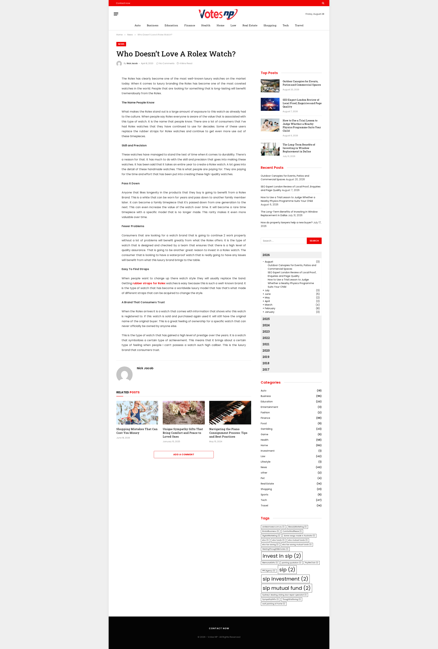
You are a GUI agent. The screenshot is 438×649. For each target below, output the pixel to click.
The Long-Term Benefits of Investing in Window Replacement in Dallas (299, 148)
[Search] (322, 3)
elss (265, 540)
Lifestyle (265, 461)
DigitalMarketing (271, 535)
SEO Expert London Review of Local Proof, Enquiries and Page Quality (302, 103)
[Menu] (116, 14)
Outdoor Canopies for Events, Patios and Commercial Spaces (302, 83)
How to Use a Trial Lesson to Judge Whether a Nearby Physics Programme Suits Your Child (302, 125)
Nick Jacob (132, 63)
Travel (299, 25)
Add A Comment (183, 454)
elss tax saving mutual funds (297, 544)
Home (220, 25)
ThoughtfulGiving (291, 599)
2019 (265, 357)
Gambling (266, 429)
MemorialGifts (270, 562)
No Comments (167, 63)
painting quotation (291, 562)
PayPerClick (311, 562)
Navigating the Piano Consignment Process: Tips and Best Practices (228, 432)
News (121, 44)
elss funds (278, 540)
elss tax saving (270, 544)
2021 (265, 344)
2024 (266, 325)
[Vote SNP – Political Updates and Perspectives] (219, 14)
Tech (286, 25)
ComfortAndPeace (292, 531)
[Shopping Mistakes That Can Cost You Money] (137, 412)
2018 (265, 363)
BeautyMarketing (297, 527)
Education (171, 25)
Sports (264, 494)
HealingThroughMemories (275, 549)
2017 (265, 369)
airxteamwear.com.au (273, 527)
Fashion (265, 412)
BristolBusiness (270, 531)
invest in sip (282, 555)
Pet (263, 478)
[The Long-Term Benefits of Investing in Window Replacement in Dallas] (270, 149)
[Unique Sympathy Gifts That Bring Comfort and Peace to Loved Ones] (184, 412)
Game (264, 434)
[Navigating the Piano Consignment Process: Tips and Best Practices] (230, 412)
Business (152, 25)
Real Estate (249, 25)
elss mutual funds (298, 540)
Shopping (269, 25)
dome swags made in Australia (299, 535)
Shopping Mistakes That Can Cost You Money (137, 431)
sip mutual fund (287, 588)
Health (205, 25)
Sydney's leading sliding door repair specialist (284, 595)
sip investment (285, 578)
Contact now (123, 3)
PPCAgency (268, 570)
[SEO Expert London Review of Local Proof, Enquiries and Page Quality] (270, 104)
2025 (266, 319)
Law (233, 25)
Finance (189, 25)
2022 (266, 338)
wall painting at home (273, 603)
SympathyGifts (270, 599)
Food (264, 423)
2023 (266, 331)
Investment (268, 451)
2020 (266, 350)
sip (287, 569)
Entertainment (269, 407)
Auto (137, 25)
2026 (266, 255)
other (264, 472)
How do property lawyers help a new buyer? (287, 222)
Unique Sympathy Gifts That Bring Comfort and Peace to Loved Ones (183, 432)
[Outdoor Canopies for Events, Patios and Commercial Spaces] (270, 85)
